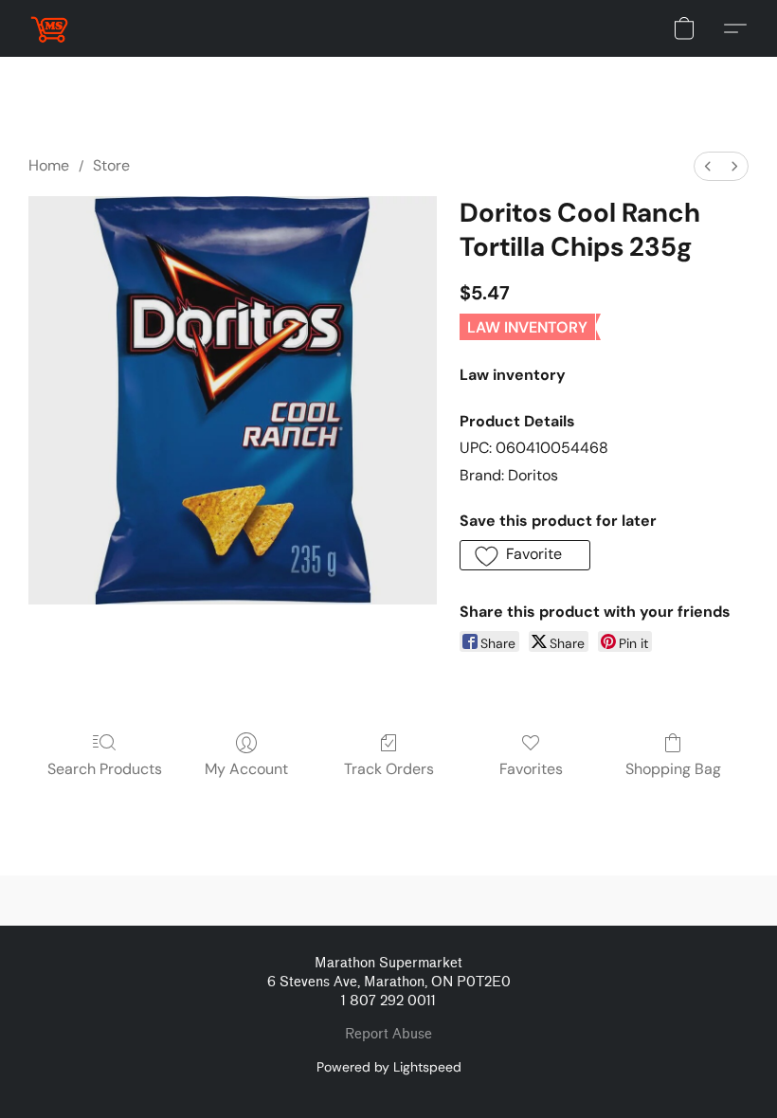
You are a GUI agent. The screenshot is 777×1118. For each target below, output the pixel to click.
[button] (49, 28)
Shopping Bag (673, 769)
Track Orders (389, 769)
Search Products (104, 769)
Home (48, 165)
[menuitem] (708, 166)
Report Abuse (388, 1034)
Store (111, 165)
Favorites (531, 769)
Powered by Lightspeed (388, 1066)
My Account (246, 769)
